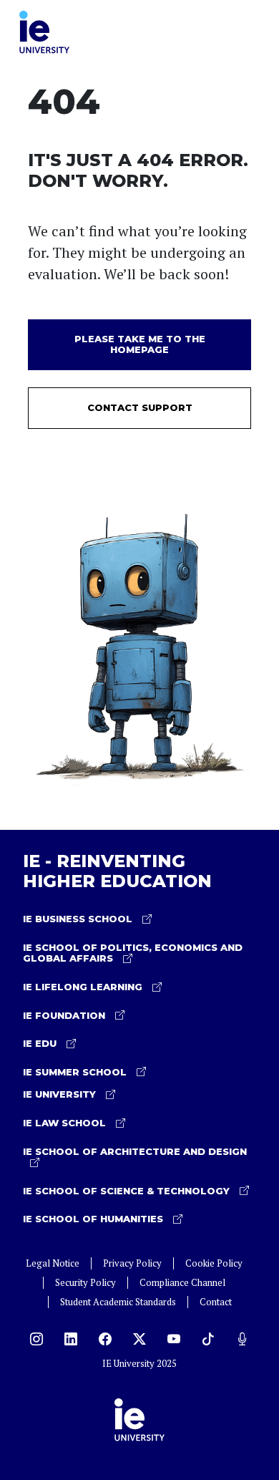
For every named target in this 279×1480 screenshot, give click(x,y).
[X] (139, 1339)
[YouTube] (173, 1339)
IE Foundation (65, 1015)
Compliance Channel (182, 1283)
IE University (61, 1094)
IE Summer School (76, 1072)
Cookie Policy (214, 1263)
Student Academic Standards (118, 1302)
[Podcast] (242, 1339)
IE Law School (66, 1123)
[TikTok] (208, 1339)
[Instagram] (36, 1339)
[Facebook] (105, 1339)
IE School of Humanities (94, 1219)
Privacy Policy (132, 1263)
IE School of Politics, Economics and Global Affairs (133, 953)
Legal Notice (52, 1263)
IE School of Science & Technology (127, 1191)
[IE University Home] (44, 30)
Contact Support (139, 407)
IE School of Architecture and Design (135, 1151)
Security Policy (85, 1283)
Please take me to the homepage (139, 344)
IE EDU (41, 1043)
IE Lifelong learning (84, 987)
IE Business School (79, 919)
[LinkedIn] (70, 1339)
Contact (216, 1302)
